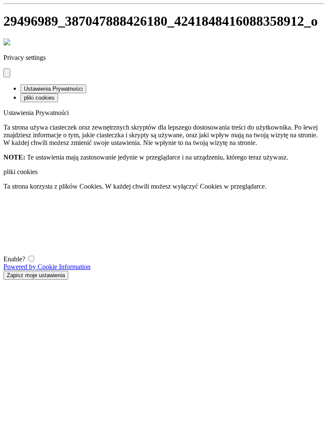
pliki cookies (39, 98)
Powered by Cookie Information (47, 266)
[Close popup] (6, 72)
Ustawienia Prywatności (53, 89)
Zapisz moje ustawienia (36, 275)
